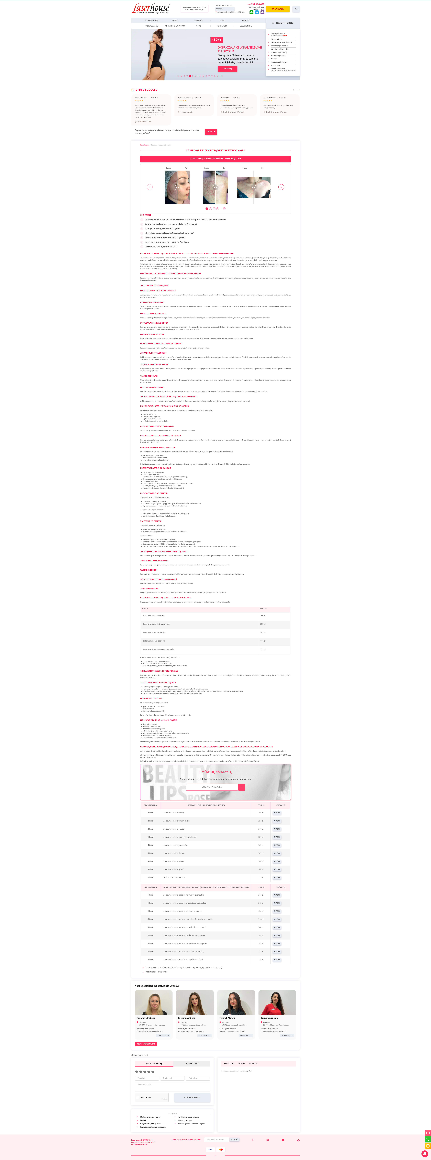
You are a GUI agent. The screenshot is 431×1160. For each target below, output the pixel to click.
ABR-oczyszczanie (185, 1125)
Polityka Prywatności (139, 1149)
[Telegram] (283, 1145)
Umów (277, 818)
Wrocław (219, 9)
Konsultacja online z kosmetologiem (191, 1128)
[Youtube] (298, 1145)
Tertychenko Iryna (269, 1023)
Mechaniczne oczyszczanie (150, 1122)
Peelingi (143, 1125)
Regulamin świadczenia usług (143, 1147)
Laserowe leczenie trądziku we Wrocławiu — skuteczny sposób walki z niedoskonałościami (185, 224)
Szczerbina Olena (186, 1023)
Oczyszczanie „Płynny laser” (150, 1128)
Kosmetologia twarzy (279, 52)
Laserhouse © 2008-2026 (141, 1145)
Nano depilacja (276, 39)
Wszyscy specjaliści (146, 1049)
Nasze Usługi (285, 23)
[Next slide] (281, 192)
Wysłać (234, 1144)
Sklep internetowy (283, 70)
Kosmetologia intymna (279, 62)
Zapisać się (162, 1040)
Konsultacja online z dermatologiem (153, 1132)
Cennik (175, 20)
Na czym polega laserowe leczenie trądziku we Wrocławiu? (171, 229)
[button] (294, 90)
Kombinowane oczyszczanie (188, 1122)
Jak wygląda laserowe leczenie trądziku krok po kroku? (169, 238)
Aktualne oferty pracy (175, 26)
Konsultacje (275, 66)
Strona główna (151, 20)
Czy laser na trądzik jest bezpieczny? (161, 251)
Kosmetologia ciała (278, 56)
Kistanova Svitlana (146, 1023)
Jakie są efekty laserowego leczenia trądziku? (165, 242)
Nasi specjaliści (151, 26)
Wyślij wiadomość (192, 1102)
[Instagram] (267, 1145)
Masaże (274, 59)
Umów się (279, 9)
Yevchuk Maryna (227, 1023)
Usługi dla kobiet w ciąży (280, 49)
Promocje (198, 20)
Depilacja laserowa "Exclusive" (282, 42)
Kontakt (246, 20)
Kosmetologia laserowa (279, 46)
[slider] (177, 192)
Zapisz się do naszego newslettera (185, 1144)
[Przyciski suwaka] (177, 76)
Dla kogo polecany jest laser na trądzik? (162, 233)
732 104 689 (255, 4)
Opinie (222, 20)
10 (224, 213)
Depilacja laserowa (279, 35)
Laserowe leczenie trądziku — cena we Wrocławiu (167, 247)
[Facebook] (253, 1145)
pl (296, 9)
